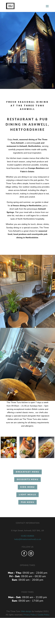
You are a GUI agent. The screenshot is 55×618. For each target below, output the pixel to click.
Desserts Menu (27, 479)
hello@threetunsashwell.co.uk (27, 539)
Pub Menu (27, 502)
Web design (26, 611)
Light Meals (27, 494)
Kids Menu (27, 487)
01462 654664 (27, 536)
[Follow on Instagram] (31, 553)
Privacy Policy (30, 614)
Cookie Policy (43, 614)
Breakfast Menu (27, 472)
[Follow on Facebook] (24, 553)
